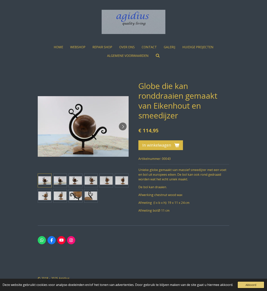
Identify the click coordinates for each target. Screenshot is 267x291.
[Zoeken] (157, 55)
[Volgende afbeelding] (123, 126)
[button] (45, 180)
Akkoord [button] (250, 285)
